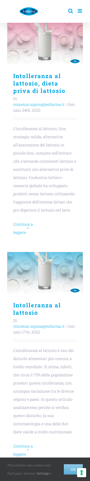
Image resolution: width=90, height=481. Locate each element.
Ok (73, 469)
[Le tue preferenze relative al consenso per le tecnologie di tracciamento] (81, 472)
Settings (43, 473)
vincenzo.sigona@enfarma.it (39, 104)
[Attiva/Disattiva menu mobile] (80, 10)
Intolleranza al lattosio (45, 273)
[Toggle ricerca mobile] (70, 10)
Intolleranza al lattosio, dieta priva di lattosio (45, 44)
